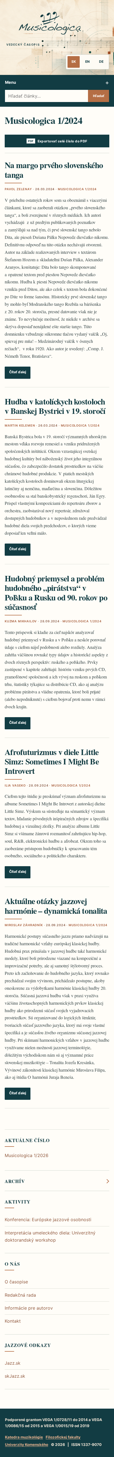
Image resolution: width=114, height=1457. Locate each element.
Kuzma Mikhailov (21, 621)
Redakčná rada (20, 1295)
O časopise (16, 1281)
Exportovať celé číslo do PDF (62, 141)
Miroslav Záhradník (24, 925)
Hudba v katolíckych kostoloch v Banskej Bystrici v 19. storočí (55, 406)
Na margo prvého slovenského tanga (54, 169)
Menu (10, 82)
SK (73, 61)
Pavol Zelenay (18, 189)
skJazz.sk (15, 1376)
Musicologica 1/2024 (77, 189)
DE (101, 61)
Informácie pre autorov (29, 1308)
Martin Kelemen (20, 425)
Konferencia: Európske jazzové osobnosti (48, 1219)
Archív (15, 1181)
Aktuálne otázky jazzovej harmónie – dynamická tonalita (56, 905)
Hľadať (98, 96)
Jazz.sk (12, 1363)
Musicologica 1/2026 (26, 1155)
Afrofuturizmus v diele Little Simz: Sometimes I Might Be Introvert (52, 761)
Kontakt (13, 1321)
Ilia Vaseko (15, 785)
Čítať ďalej (17, 372)
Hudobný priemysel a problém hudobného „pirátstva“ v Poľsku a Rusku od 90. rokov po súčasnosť (56, 592)
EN (87, 61)
